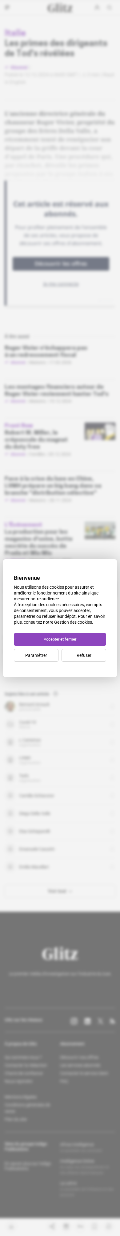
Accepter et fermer (60, 639)
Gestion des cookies (73, 622)
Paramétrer (36, 655)
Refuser (84, 655)
